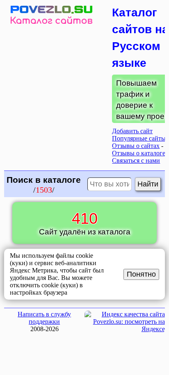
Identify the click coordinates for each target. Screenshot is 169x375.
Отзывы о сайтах (136, 145)
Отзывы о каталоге (138, 153)
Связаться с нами (136, 160)
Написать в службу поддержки (44, 318)
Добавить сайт (132, 130)
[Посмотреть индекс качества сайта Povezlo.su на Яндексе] (124, 328)
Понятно (141, 274)
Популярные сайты (139, 138)
